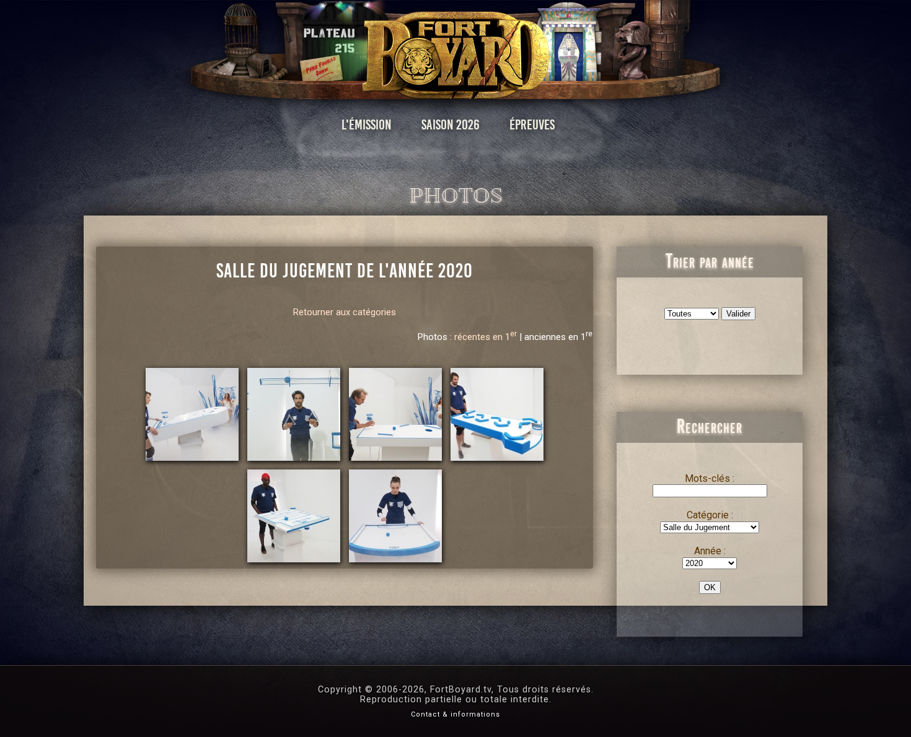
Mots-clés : (709, 478)
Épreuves (532, 125)
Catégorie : (710, 515)
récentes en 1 (485, 336)
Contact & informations (455, 714)
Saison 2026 (450, 125)
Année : (710, 551)
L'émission (366, 125)
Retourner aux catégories (344, 312)
